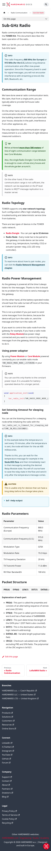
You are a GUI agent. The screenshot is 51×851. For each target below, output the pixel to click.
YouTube (6, 754)
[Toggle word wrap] (41, 393)
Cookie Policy (8, 819)
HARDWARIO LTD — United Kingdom (19, 698)
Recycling (6, 823)
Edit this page (11, 656)
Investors (6, 792)
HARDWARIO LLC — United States (17, 694)
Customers (7, 720)
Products (6, 712)
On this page (10, 19)
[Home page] (4, 13)
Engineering (25, 838)
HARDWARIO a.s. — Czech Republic (18, 690)
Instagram (7, 750)
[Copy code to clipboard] (46, 393)
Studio (36, 838)
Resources (7, 724)
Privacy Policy (8, 811)
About (5, 785)
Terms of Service (9, 815)
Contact (5, 781)
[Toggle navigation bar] (4, 4)
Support (6, 777)
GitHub (5, 758)
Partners (6, 788)
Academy (44, 838)
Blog (4, 796)
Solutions (6, 716)
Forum (5, 762)
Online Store (8, 728)
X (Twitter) (7, 747)
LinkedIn (6, 743)
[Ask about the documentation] (46, 846)
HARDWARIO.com (10, 838)
